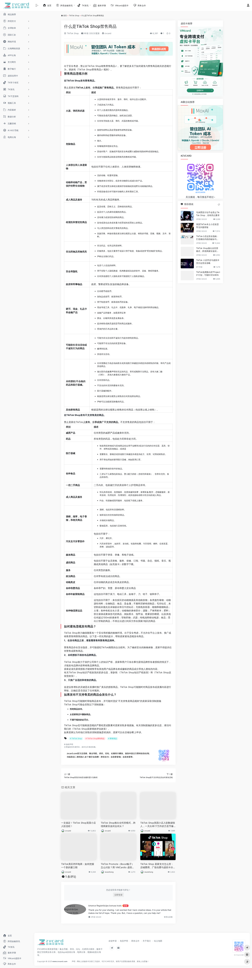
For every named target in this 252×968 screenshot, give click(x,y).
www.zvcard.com (59, 961)
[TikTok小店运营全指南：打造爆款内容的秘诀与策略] (187, 239)
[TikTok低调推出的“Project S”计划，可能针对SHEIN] (187, 275)
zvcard (107, 33)
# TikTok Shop (76, 738)
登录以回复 (168, 917)
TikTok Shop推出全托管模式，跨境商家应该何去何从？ (118, 824)
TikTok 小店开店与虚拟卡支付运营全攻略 (207, 261)
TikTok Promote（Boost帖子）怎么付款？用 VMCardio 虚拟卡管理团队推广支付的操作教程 (117, 866)
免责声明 (124, 941)
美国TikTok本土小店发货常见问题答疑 (207, 225)
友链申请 (112, 941)
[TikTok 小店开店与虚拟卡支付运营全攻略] (187, 263)
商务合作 (135, 941)
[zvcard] (50, 943)
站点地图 (158, 941)
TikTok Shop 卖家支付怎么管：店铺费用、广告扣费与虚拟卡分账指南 (157, 866)
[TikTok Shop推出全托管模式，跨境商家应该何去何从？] (187, 251)
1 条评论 (70, 876)
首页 (65, 15)
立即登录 (118, 895)
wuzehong (109, 872)
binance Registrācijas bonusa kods (104, 905)
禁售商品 (110, 66)
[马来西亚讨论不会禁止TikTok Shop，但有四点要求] (187, 216)
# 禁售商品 (112, 738)
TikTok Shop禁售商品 (89, 69)
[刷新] (219, 204)
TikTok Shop (74, 15)
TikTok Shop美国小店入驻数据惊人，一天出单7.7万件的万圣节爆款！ (157, 824)
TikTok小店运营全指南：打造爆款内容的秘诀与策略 (207, 238)
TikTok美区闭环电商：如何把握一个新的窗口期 (77, 866)
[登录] (248, 6)
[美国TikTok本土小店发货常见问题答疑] (187, 227)
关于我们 (147, 941)
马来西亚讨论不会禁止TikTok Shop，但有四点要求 (207, 213)
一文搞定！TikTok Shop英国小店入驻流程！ (78, 824)
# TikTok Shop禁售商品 (95, 738)
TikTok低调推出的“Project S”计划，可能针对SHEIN (208, 273)
